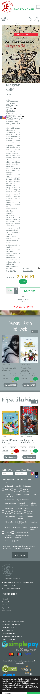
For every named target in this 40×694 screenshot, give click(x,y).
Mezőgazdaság (10, 517)
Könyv (17, 23)
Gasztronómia (9, 500)
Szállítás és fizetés (23, 46)
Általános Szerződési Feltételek (13, 621)
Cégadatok (5, 608)
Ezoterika (27, 494)
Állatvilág (8, 489)
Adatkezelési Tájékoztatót (23, 548)
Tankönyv (8, 532)
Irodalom (19, 508)
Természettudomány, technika (22, 537)
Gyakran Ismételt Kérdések (12, 636)
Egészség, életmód (26, 490)
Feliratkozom (20, 555)
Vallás (17, 541)
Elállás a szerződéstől (9, 627)
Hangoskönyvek (10, 503)
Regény (7, 527)
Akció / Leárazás (21, 34)
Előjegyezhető (21, 38)
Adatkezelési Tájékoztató (11, 624)
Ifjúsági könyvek (34, 504)
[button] (7, 18)
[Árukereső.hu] (10, 669)
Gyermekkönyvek (23, 500)
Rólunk (4, 605)
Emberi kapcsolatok (9, 496)
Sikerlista (19, 42)
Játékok (27, 508)
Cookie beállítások (8, 639)
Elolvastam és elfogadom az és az (19, 547)
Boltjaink (5, 599)
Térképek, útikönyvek (8, 537)
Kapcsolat (19, 49)
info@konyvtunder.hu (12, 588)
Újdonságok (20, 31)
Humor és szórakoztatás (23, 504)
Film (34, 494)
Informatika (9, 508)
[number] (10, 291)
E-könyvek (17, 490)
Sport (25, 527)
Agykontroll (9, 486)
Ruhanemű (16, 527)
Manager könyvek (30, 512)
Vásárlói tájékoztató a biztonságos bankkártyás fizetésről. (20, 662)
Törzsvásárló (20, 53)
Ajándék (18, 27)
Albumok (28, 486)
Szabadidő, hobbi (34, 528)
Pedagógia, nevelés (33, 523)
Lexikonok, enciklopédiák (19, 512)
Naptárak (30, 517)
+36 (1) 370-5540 (10, 585)
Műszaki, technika (21, 518)
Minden (7, 483)
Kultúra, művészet (8, 512)
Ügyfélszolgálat (7, 630)
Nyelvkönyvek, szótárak (22, 523)
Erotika (18, 494)
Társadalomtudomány (22, 532)
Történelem (8, 541)
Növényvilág (9, 522)
